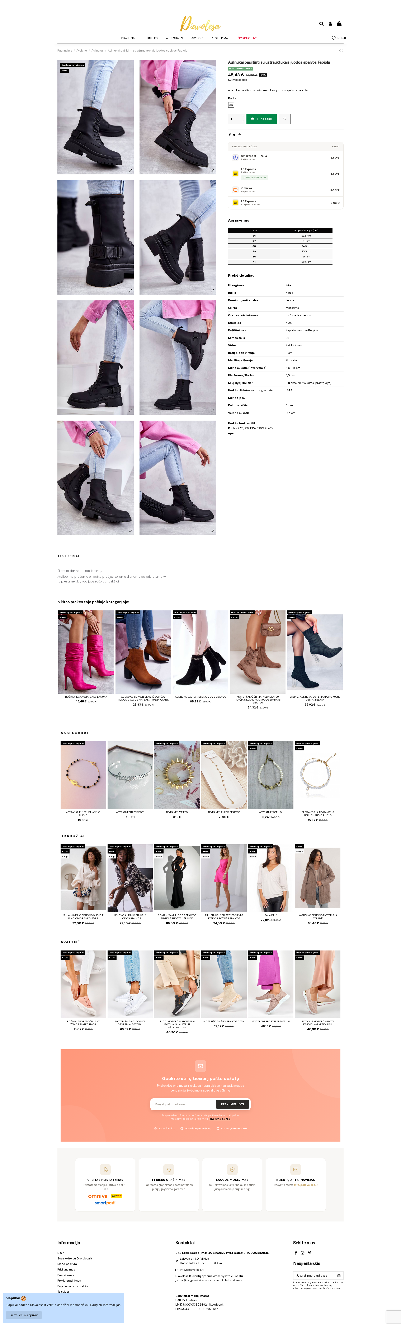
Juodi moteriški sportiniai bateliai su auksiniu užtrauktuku (177, 1024)
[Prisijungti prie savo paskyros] (330, 23)
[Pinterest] (240, 135)
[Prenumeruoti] (339, 1275)
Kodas (232, 428)
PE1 (253, 423)
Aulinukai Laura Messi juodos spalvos (200, 696)
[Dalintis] (230, 135)
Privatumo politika (220, 1119)
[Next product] (343, 50)
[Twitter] (234, 135)
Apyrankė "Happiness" (130, 812)
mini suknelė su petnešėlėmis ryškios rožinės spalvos (224, 917)
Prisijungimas (66, 1269)
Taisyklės (63, 1291)
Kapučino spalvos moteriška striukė (318, 917)
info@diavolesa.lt (192, 1270)
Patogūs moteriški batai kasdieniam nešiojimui (318, 1023)
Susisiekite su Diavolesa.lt (74, 1258)
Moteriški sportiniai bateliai (271, 1021)
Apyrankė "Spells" (270, 812)
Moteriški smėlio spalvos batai (224, 1021)
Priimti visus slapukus (24, 1315)
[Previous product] (340, 50)
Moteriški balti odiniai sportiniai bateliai (130, 1023)
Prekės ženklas (239, 423)
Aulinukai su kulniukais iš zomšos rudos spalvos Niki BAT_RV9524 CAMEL (143, 698)
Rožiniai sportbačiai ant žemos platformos (83, 1023)
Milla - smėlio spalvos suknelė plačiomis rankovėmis (83, 917)
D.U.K (60, 1253)
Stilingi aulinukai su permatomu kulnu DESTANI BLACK (314, 698)
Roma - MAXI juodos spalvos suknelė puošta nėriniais (177, 917)
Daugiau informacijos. (105, 1305)
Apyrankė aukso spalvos (224, 812)
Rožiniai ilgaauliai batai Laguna (86, 696)
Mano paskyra (67, 1264)
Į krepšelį (264, 119)
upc (231, 433)
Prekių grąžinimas (69, 1280)
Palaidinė (271, 915)
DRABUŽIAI (73, 836)
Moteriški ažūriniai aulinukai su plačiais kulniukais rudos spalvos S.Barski (257, 700)
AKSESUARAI (75, 733)
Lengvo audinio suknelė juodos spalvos (130, 917)
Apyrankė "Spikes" (177, 812)
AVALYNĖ (70, 942)
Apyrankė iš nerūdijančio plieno (83, 813)
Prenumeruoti (232, 1104)
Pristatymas (65, 1275)
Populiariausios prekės (72, 1286)
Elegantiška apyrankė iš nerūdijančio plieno (318, 813)
